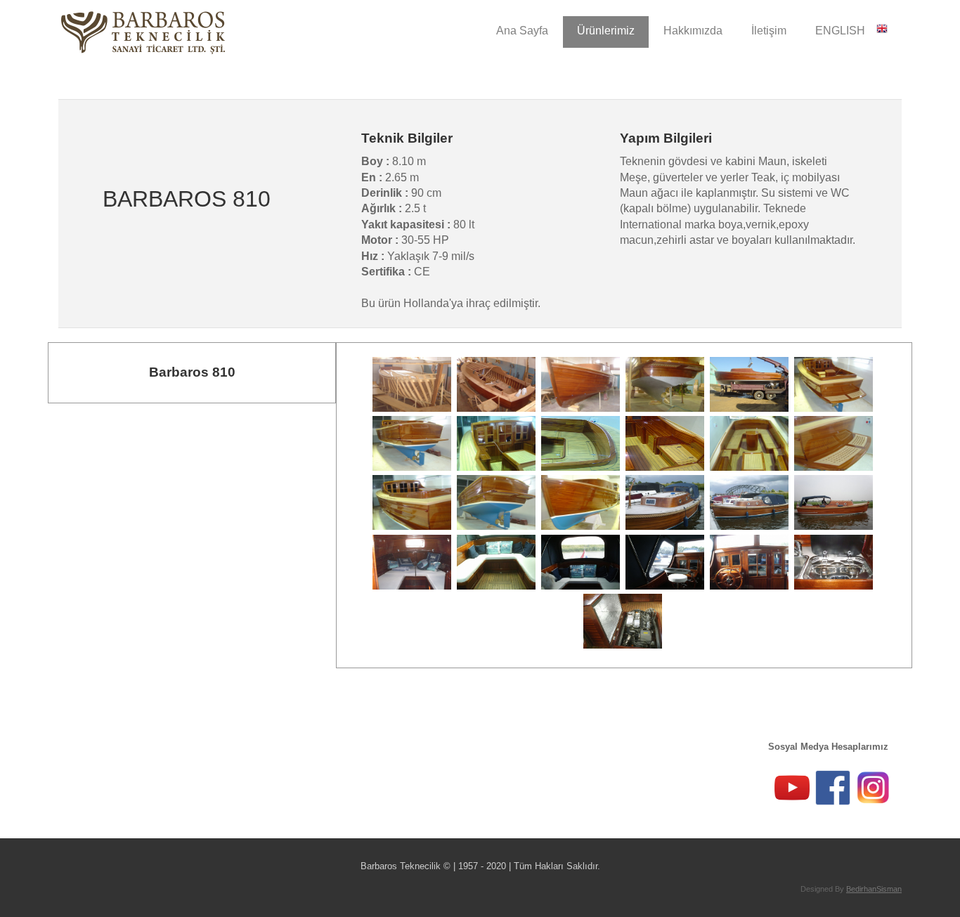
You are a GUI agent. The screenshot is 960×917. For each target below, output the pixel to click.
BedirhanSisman (874, 889)
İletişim (768, 31)
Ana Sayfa (522, 31)
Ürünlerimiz (606, 31)
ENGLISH (845, 31)
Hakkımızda (692, 31)
